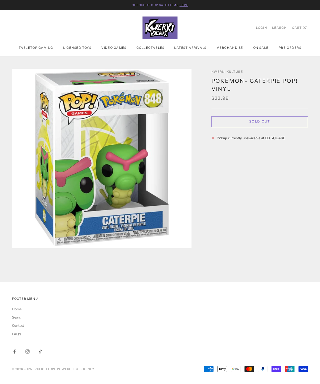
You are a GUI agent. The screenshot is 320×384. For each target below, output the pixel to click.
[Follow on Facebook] (14, 351)
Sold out (259, 121)
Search (17, 317)
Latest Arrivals (190, 48)
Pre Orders (290, 48)
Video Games (113, 48)
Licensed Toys (77, 48)
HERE (184, 5)
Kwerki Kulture (227, 72)
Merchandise (229, 48)
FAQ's (17, 334)
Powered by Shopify (75, 369)
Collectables (150, 48)
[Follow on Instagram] (27, 351)
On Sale (261, 48)
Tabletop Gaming (36, 48)
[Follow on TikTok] (40, 351)
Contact (18, 325)
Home (17, 309)
